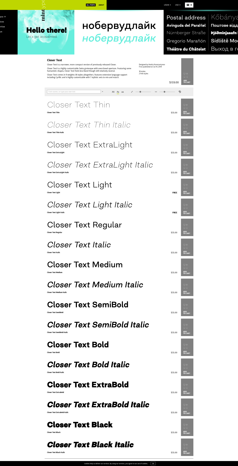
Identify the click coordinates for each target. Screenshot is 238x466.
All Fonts (91, 5)
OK (153, 464)
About (101, 5)
